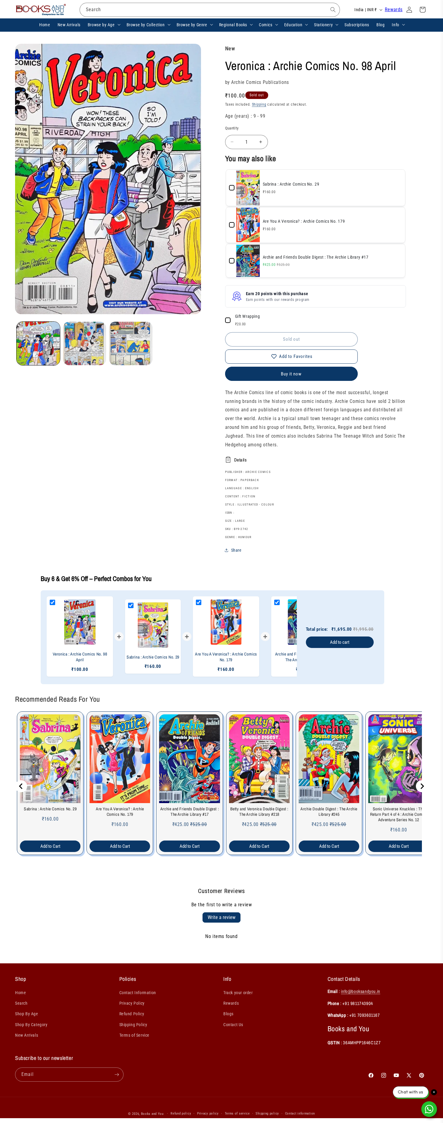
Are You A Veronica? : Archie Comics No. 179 (120, 811)
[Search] (333, 9)
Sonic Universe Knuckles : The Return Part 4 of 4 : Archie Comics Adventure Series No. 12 (398, 814)
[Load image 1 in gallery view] (38, 343)
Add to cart (339, 642)
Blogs (228, 1013)
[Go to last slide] (21, 786)
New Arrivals (26, 1035)
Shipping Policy (133, 1024)
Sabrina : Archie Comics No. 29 (50, 809)
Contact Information (137, 992)
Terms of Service (134, 1035)
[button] (103, 24)
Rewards (394, 9)
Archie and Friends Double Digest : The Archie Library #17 (189, 811)
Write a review (221, 917)
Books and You (152, 1114)
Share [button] (236, 550)
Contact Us (233, 1024)
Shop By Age (26, 1013)
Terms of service (237, 1113)
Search (21, 1003)
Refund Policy (131, 1013)
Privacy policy (208, 1113)
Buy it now (291, 374)
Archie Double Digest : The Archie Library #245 (328, 811)
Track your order (238, 992)
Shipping (259, 104)
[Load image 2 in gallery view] (84, 343)
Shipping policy (267, 1113)
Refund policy (181, 1113)
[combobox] (210, 10)
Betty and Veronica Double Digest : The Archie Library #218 (259, 811)
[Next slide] (422, 786)
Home (20, 992)
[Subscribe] (116, 1074)
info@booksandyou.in (360, 991)
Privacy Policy (132, 1003)
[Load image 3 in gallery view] (130, 343)
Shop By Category (31, 1024)
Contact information (300, 1113)
